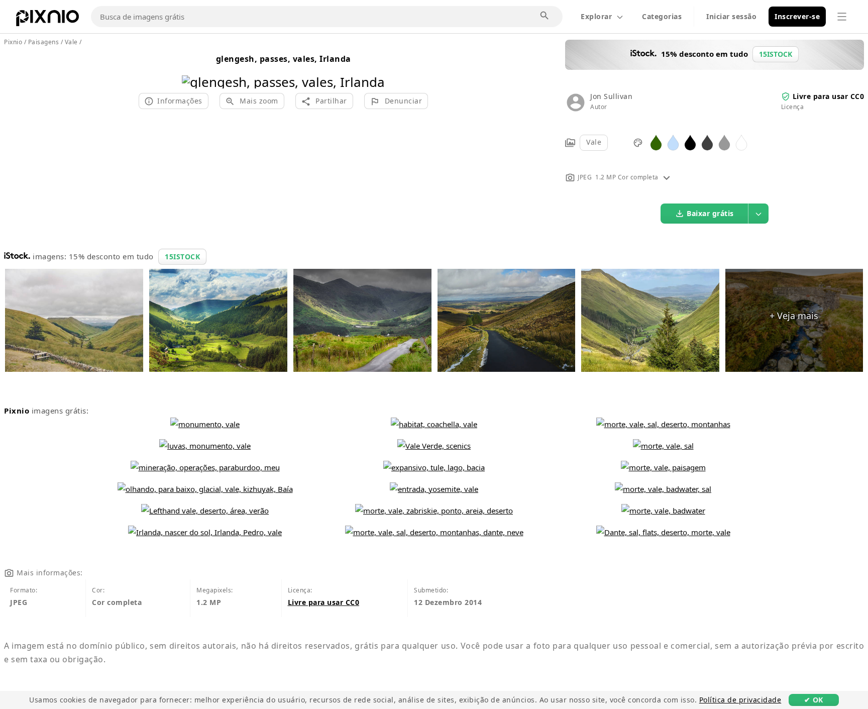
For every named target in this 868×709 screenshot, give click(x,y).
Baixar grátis (710, 213)
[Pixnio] (47, 20)
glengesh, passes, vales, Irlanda (283, 58)
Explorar (596, 16)
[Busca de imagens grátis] (545, 16)
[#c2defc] (673, 142)
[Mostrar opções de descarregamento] (758, 214)
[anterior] (193, 69)
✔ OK (813, 699)
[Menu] (842, 17)
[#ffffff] (741, 142)
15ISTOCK (182, 256)
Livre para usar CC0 (828, 96)
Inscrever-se (797, 16)
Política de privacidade (740, 699)
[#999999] (724, 142)
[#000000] (690, 142)
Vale (593, 142)
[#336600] (656, 142)
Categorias (662, 16)
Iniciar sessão (731, 16)
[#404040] (707, 142)
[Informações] (666, 177)
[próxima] (373, 69)
